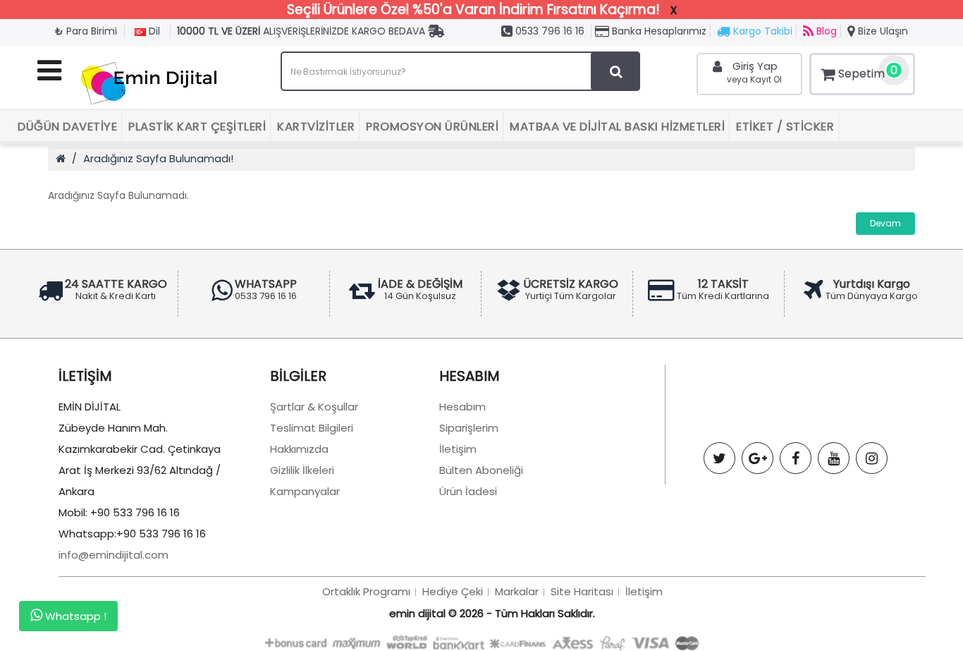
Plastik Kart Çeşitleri (197, 126)
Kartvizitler (316, 126)
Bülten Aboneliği (481, 470)
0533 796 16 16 (548, 31)
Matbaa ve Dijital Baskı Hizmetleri (617, 126)
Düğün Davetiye (67, 126)
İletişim (458, 449)
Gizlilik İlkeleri (302, 470)
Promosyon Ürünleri (432, 126)
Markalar (517, 591)
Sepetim (867, 72)
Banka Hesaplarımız (657, 31)
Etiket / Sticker (785, 126)
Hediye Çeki (452, 591)
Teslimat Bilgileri (311, 427)
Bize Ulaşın (881, 31)
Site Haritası (582, 591)
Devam (885, 223)
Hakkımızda (299, 449)
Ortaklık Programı (366, 591)
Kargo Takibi (761, 31)
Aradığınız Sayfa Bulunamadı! (158, 158)
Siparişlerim (468, 427)
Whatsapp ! (74, 616)
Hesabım (462, 406)
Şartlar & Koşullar (314, 406)
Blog (825, 31)
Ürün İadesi (468, 491)
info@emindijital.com (113, 554)
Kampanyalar (305, 491)
